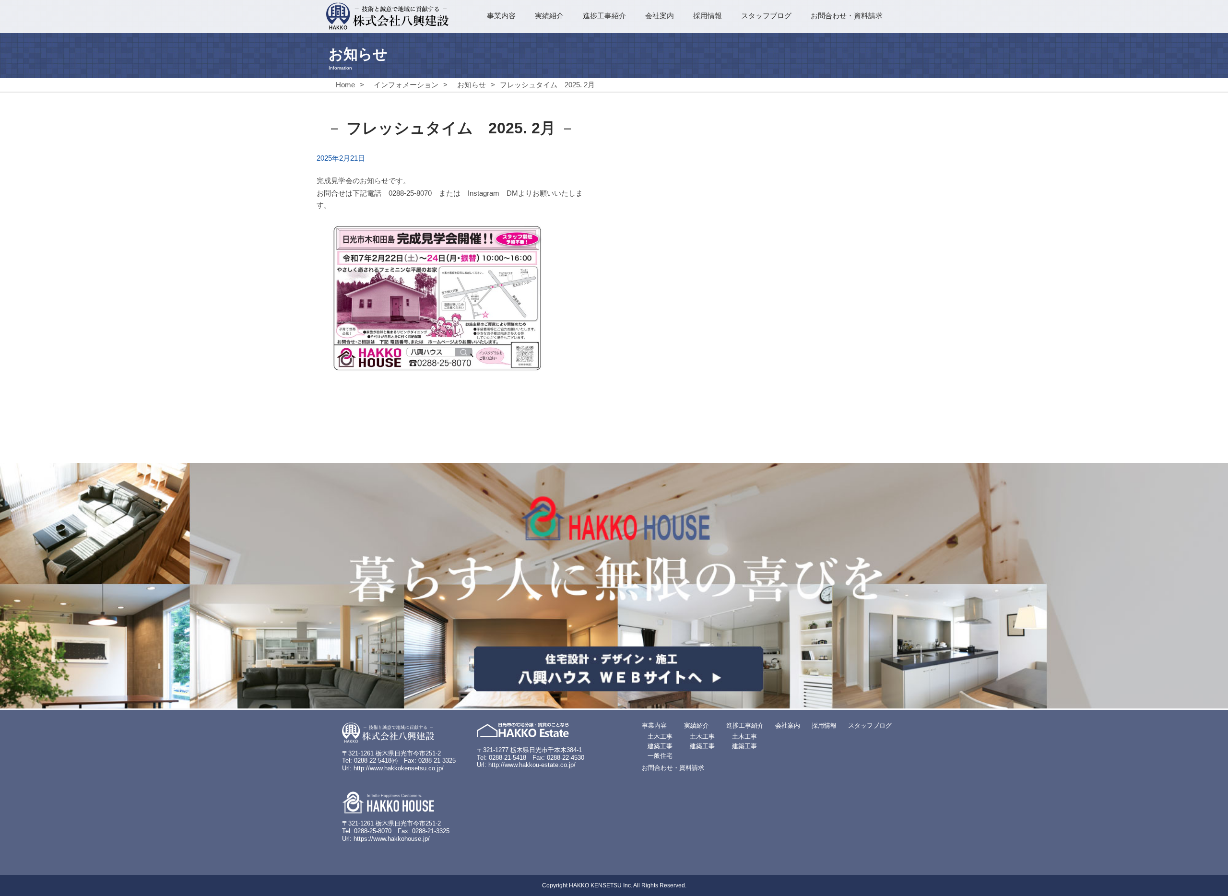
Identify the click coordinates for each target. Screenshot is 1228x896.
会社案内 (659, 16)
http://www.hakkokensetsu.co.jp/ (399, 768)
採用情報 (707, 16)
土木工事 (660, 736)
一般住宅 (660, 755)
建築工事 (660, 746)
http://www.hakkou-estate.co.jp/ (532, 764)
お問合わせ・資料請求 (847, 16)
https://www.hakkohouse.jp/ (392, 838)
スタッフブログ (766, 16)
